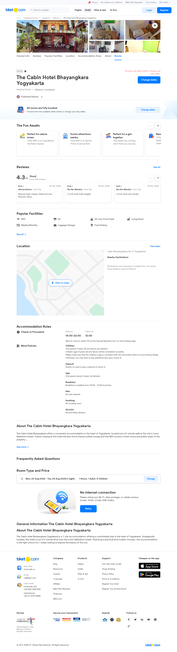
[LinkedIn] (142, 619)
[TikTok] (129, 626)
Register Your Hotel (110, 584)
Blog (55, 564)
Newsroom (58, 569)
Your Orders (151, 2)
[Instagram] (155, 619)
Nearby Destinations (117, 257)
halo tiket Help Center (111, 564)
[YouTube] (148, 619)
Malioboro (56, 18)
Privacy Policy (108, 574)
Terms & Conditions (110, 579)
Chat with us (29, 569)
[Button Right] (157, 178)
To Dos (81, 579)
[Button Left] (151, 178)
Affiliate (56, 584)
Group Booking (108, 569)
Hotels (80, 569)
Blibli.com (57, 599)
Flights (81, 564)
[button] (60, 283)
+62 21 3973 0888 (32, 596)
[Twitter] (135, 619)
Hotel (19, 18)
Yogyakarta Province (31, 18)
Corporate (57, 579)
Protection (57, 594)
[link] (149, 10)
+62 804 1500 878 (32, 589)
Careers (56, 574)
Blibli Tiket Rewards (133, 2)
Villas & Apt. (83, 574)
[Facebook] (129, 619)
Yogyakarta (46, 18)
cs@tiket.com (30, 578)
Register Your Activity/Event (114, 589)
